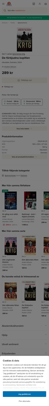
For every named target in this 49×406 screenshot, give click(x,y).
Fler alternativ (24, 401)
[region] (24, 381)
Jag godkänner (24, 394)
